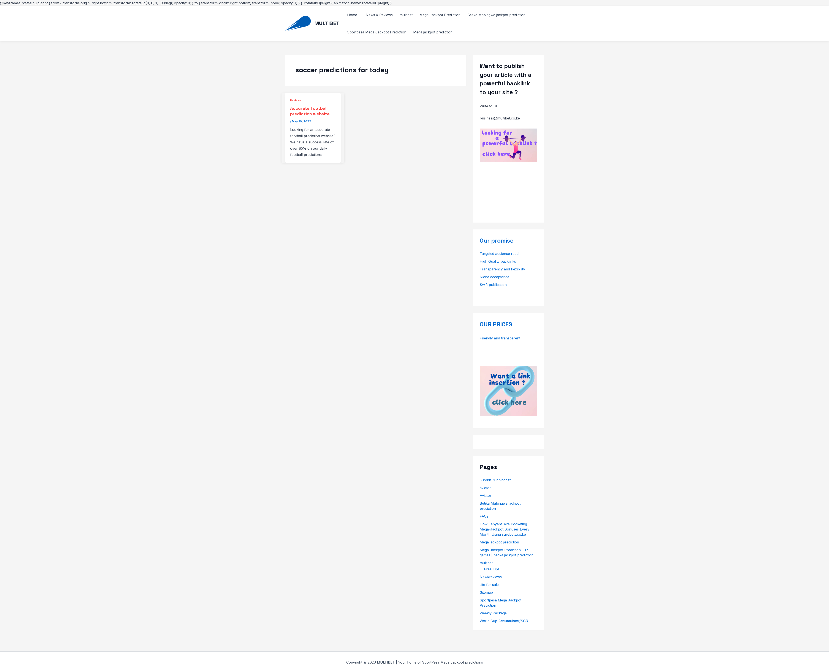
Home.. (353, 15)
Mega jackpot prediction (432, 32)
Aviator (485, 495)
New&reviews (491, 577)
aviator (485, 488)
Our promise (497, 240)
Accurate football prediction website (310, 111)
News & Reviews (379, 15)
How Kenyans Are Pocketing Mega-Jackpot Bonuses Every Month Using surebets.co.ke (504, 529)
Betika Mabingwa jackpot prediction (496, 15)
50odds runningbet (495, 480)
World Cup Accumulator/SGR (504, 621)
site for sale (489, 584)
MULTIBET (326, 23)
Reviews (295, 100)
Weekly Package (493, 613)
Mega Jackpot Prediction (439, 15)
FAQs (484, 516)
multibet (406, 15)
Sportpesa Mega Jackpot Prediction (376, 32)
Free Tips (492, 569)
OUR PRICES (496, 324)
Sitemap (486, 592)
